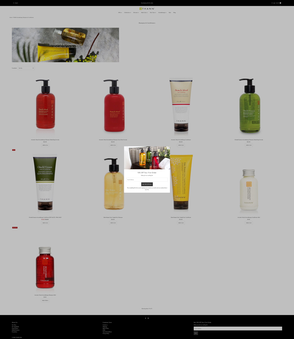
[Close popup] (168, 148)
